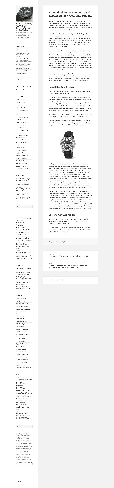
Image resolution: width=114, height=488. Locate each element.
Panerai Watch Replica (22, 130)
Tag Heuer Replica (21, 166)
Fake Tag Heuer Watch (22, 107)
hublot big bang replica (24, 62)
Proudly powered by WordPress (57, 280)
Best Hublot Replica (20, 217)
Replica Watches (23, 252)
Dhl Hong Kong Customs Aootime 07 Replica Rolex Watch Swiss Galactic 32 (24, 189)
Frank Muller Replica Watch (23, 110)
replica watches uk (21, 73)
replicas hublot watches (24, 52)
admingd (62, 242)
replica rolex (19, 250)
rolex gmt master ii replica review (62, 116)
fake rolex (18, 232)
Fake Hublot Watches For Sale (23, 68)
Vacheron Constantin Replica (23, 168)
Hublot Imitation (29, 236)
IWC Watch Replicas (21, 125)
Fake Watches (26, 232)
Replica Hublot (22, 244)
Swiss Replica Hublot (21, 71)
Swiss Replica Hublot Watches (24, 258)
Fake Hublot (29, 219)
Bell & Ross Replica (21, 100)
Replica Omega (20, 147)
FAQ (17, 76)
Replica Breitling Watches (22, 142)
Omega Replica (20, 127)
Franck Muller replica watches (24, 462)
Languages (19, 79)
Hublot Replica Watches (22, 122)
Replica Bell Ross (20, 140)
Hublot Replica (20, 46)
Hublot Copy (19, 234)
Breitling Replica (20, 102)
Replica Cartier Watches (22, 145)
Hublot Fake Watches (21, 236)
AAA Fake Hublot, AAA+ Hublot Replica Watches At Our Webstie (24, 26)
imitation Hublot (28, 240)
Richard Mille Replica (21, 158)
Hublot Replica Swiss (20, 240)
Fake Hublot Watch (19, 220)
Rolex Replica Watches (22, 161)
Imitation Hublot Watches (20, 402)
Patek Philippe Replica (22, 133)
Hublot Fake (24, 234)
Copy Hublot (27, 217)
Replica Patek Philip (21, 150)
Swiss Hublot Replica (28, 255)
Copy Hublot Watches (21, 218)
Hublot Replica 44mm (21, 481)
